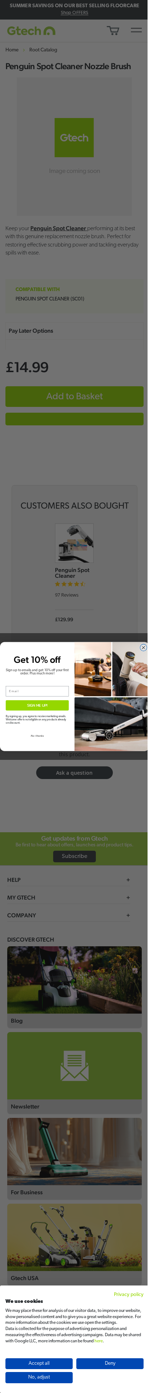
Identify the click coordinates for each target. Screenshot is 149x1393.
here (98, 1341)
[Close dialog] (143, 647)
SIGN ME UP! (37, 705)
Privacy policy (129, 1294)
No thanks (37, 735)
